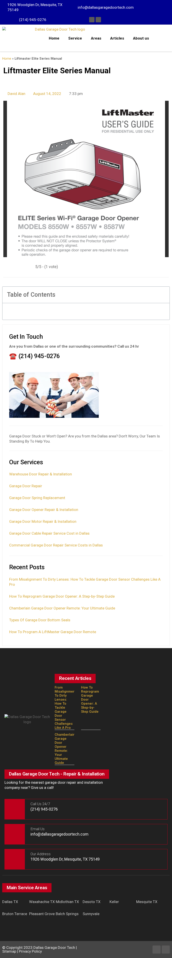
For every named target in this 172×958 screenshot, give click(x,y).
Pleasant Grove (42, 914)
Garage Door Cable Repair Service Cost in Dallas (49, 533)
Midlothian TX (67, 901)
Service (75, 38)
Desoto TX (92, 901)
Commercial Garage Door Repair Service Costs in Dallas (56, 545)
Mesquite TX (146, 901)
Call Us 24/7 (40, 804)
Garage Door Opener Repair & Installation (43, 509)
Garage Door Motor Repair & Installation (42, 521)
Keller (114, 901)
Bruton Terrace (14, 914)
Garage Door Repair (25, 486)
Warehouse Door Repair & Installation (40, 474)
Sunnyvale (91, 914)
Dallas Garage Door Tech (54, 947)
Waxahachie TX (42, 901)
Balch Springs (67, 914)
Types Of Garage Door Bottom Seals (39, 620)
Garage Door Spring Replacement (37, 498)
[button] (163, 295)
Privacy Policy (30, 951)
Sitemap (9, 951)
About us (141, 38)
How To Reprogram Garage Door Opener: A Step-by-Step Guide (62, 596)
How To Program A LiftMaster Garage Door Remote (52, 632)
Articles (117, 38)
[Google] (98, 19)
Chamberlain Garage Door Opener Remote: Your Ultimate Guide (62, 608)
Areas (96, 38)
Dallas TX (10, 901)
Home (54, 38)
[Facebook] (92, 19)
